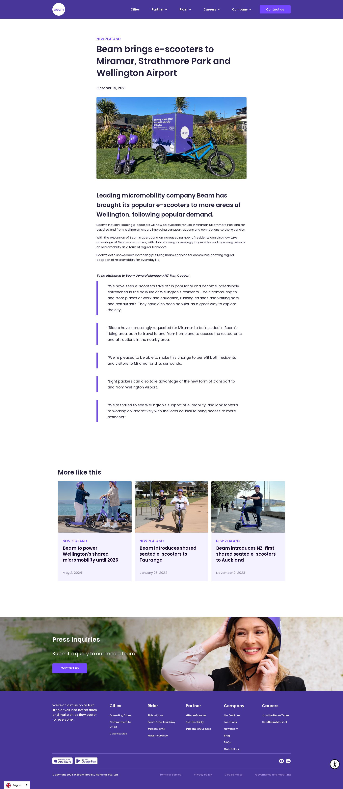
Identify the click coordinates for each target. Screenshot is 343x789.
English (17, 785)
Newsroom (231, 729)
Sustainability (195, 722)
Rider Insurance (158, 735)
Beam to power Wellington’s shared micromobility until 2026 (90, 554)
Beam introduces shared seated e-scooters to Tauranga (168, 554)
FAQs (227, 742)
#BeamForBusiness (198, 729)
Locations (230, 722)
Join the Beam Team (275, 715)
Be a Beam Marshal (274, 722)
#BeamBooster (196, 715)
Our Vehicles (232, 715)
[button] (160, 9)
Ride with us (155, 715)
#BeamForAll (156, 729)
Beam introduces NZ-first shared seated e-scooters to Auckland (246, 554)
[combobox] (17, 785)
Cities (135, 9)
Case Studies (118, 733)
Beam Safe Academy (161, 722)
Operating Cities (120, 715)
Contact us (275, 9)
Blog (227, 735)
